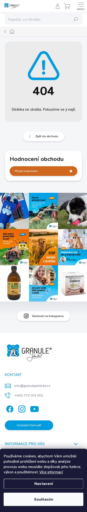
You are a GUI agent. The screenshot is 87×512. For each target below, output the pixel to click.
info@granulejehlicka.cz (32, 385)
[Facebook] (9, 408)
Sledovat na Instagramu (48, 316)
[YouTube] (34, 408)
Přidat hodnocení (26, 171)
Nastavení (43, 483)
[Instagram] (21, 408)
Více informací (51, 472)
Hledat (75, 19)
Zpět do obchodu (47, 136)
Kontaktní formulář (29, 425)
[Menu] (81, 6)
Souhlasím (43, 499)
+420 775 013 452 (28, 395)
